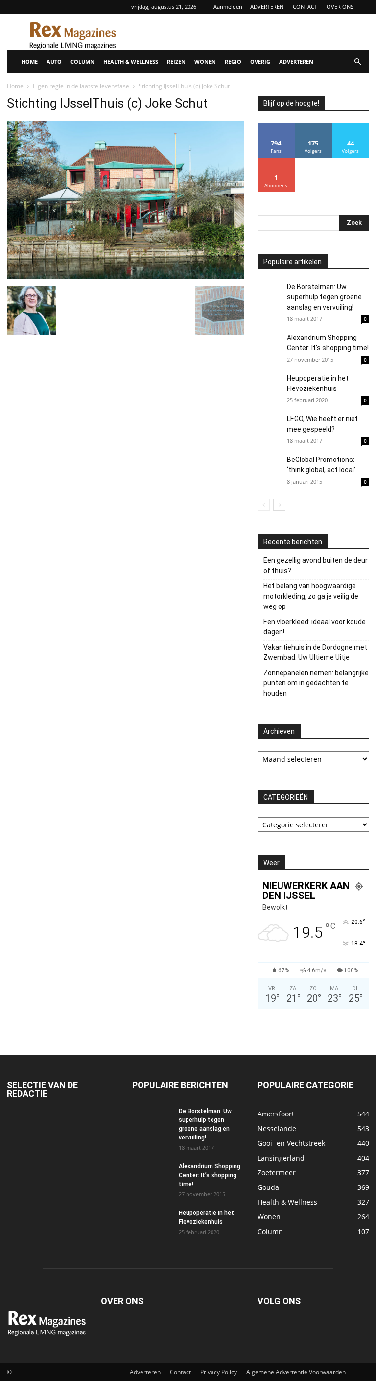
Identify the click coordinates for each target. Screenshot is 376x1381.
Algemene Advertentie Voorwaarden (296, 1372)
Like (276, 127)
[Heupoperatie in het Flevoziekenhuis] (270, 387)
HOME (30, 61)
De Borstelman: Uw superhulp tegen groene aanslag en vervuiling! (324, 297)
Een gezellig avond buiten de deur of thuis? (315, 566)
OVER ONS (340, 6)
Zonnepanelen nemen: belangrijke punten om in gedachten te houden (316, 683)
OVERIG (260, 61)
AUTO (54, 61)
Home (15, 86)
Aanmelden (227, 6)
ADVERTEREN (266, 6)
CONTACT (305, 6)
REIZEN (176, 61)
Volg (313, 127)
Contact (180, 1372)
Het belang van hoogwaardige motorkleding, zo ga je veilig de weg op (310, 596)
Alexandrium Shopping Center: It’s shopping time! (209, 1175)
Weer (271, 863)
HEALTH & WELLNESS (130, 61)
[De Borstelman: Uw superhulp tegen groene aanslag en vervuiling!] (270, 294)
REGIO (233, 61)
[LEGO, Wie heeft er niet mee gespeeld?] (270, 434)
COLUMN (82, 61)
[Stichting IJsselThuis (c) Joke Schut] (125, 276)
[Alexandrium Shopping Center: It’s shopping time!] (270, 345)
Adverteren (145, 1372)
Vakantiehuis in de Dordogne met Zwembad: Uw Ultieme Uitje (315, 652)
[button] (357, 62)
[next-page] (279, 505)
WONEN (205, 61)
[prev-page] (264, 505)
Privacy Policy (218, 1372)
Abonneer (276, 161)
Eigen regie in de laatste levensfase (81, 86)
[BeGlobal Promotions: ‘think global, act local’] (270, 467)
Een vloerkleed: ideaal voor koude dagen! (314, 627)
